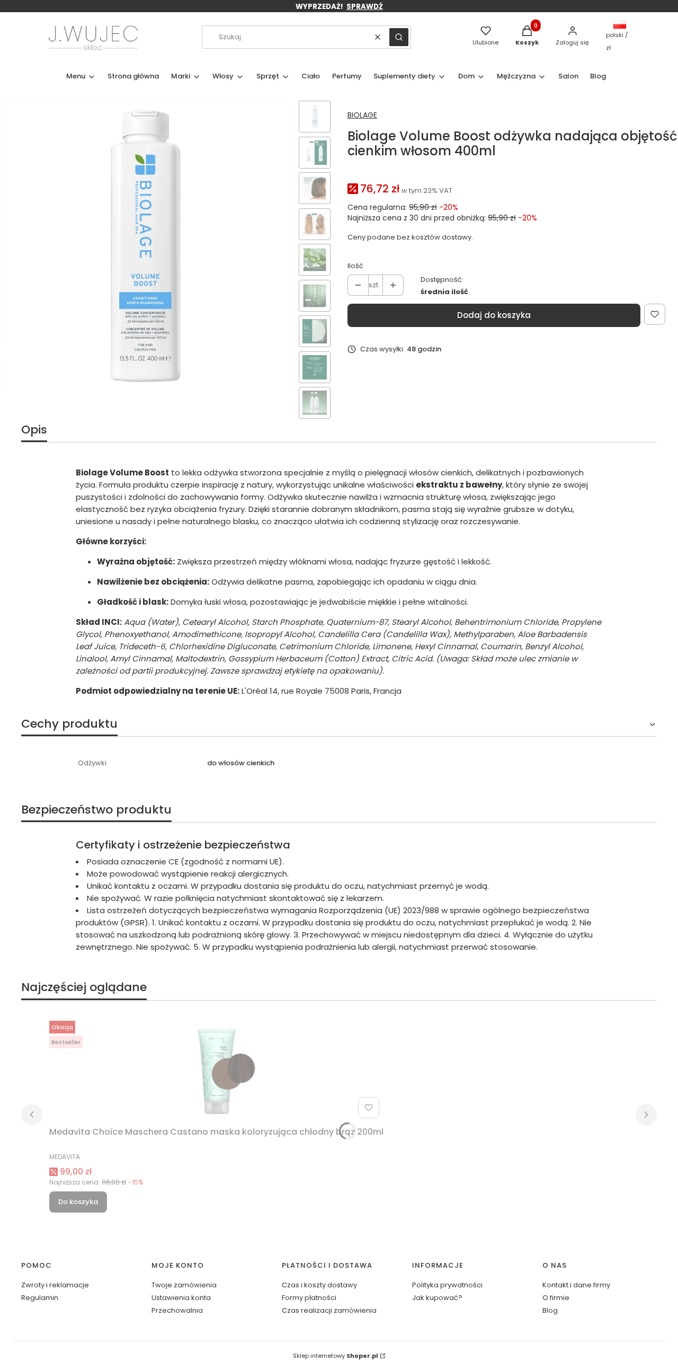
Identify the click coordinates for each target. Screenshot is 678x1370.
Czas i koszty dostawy (319, 1285)
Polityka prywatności (447, 1285)
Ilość (355, 266)
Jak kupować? (437, 1298)
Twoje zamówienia (184, 1285)
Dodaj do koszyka (494, 315)
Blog (550, 1310)
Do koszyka (78, 1202)
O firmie (555, 1298)
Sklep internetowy (335, 1355)
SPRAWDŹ (364, 7)
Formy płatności (309, 1298)
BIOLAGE (362, 115)
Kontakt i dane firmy (576, 1285)
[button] (398, 37)
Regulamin (39, 1298)
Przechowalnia (177, 1310)
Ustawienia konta (181, 1298)
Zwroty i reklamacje (55, 1285)
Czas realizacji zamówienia (329, 1310)
